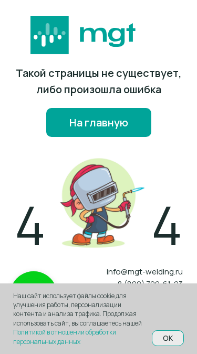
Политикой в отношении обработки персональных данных (64, 337)
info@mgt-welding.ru (145, 271)
